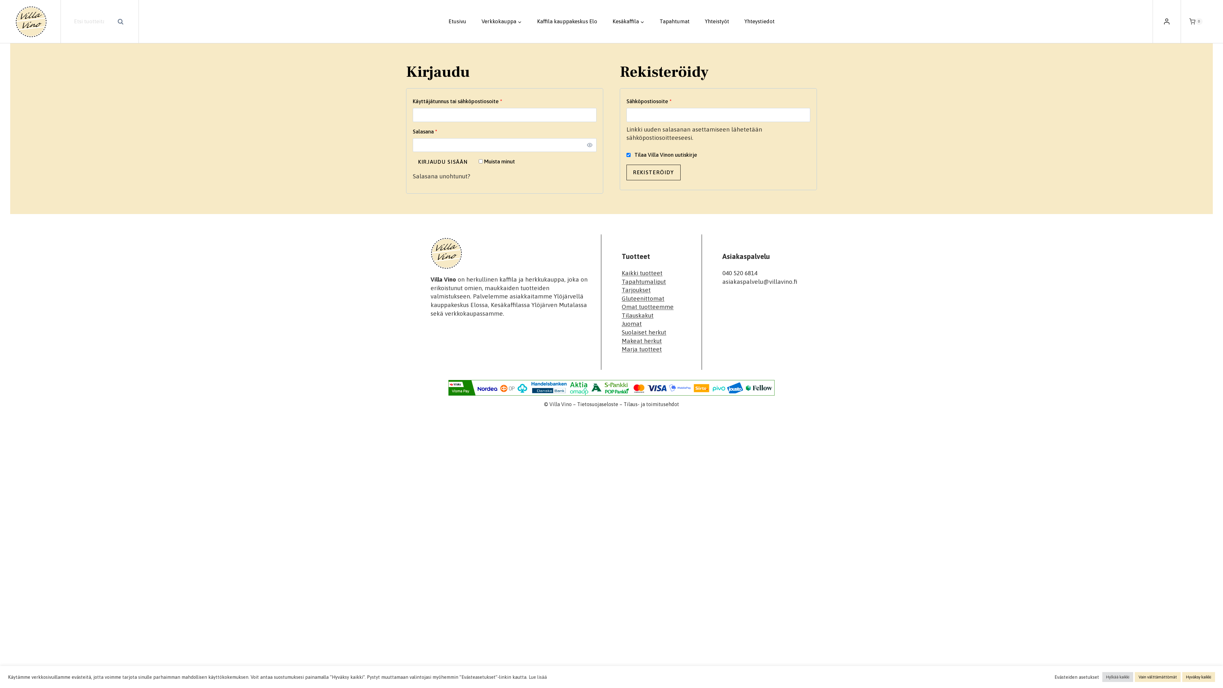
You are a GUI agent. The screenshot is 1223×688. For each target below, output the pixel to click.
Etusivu (457, 21)
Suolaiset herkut (644, 332)
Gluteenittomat (643, 298)
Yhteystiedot (759, 21)
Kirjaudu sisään (443, 162)
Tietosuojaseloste (597, 404)
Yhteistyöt (717, 21)
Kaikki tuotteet (642, 272)
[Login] (1166, 21)
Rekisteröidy (653, 172)
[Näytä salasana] (589, 145)
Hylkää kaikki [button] (1117, 677)
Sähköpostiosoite (661, 101)
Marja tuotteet (642, 349)
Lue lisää (538, 677)
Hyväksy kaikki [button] (1198, 677)
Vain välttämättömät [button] (1158, 677)
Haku (122, 22)
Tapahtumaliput (644, 281)
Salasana (437, 131)
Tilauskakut (638, 315)
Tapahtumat (675, 21)
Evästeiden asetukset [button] (1077, 677)
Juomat (632, 323)
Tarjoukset (636, 289)
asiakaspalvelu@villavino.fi (759, 281)
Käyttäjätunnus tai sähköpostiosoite (469, 101)
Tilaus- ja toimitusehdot (651, 404)
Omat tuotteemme (648, 306)
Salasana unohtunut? (441, 176)
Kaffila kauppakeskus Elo (567, 21)
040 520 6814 (739, 272)
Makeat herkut (642, 340)
